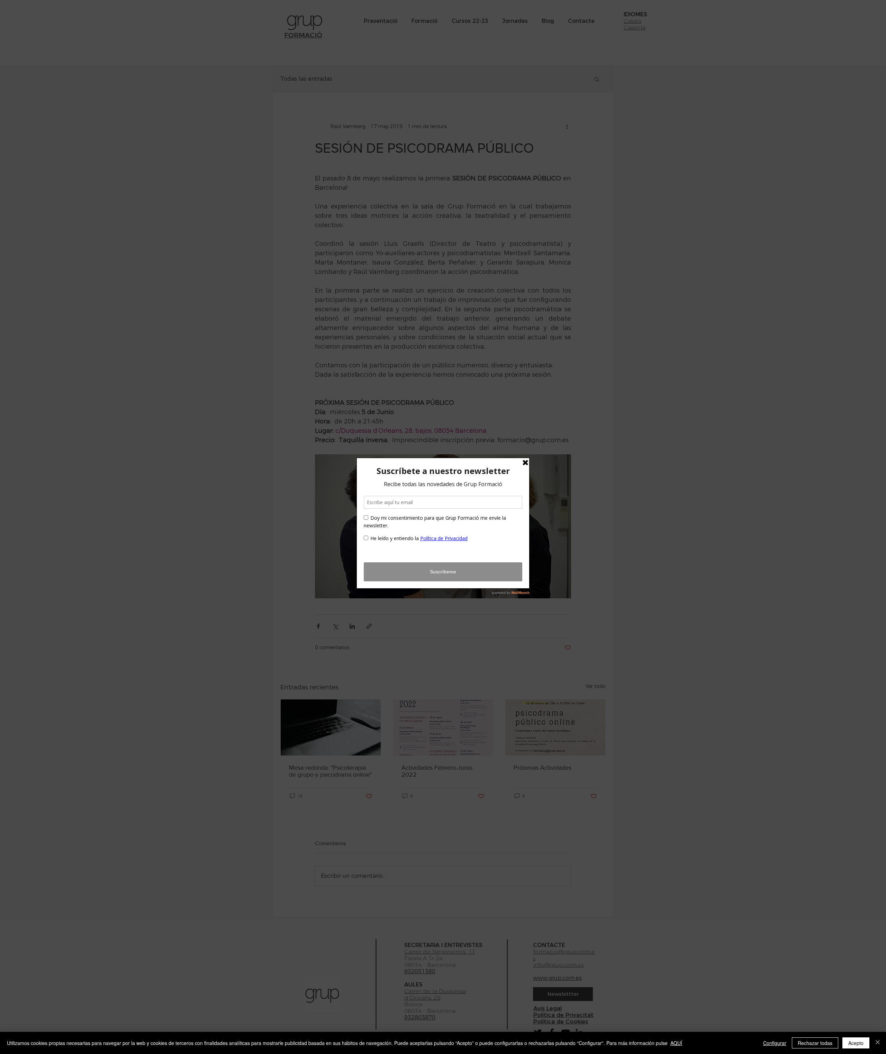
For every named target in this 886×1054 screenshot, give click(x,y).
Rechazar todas (815, 1042)
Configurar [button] (774, 1042)
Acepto (856, 1042)
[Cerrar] (878, 1042)
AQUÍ (676, 1042)
